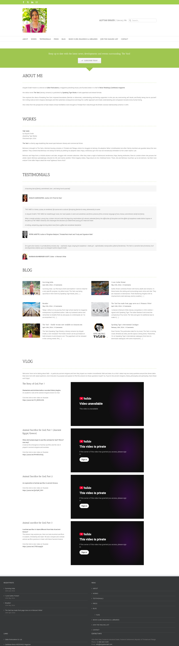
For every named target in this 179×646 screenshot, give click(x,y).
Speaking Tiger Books (69, 93)
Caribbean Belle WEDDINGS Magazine (18, 644)
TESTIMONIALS (98, 598)
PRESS (95, 603)
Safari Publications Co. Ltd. (13, 639)
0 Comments (58, 285)
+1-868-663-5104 (102, 642)
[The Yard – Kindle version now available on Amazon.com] (31, 330)
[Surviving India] (31, 288)
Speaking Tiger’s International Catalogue (125, 325)
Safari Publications (53, 88)
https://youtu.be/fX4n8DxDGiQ (33, 455)
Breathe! (45, 303)
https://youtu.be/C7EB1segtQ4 (33, 546)
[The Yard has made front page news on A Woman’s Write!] (100, 309)
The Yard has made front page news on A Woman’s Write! (131, 303)
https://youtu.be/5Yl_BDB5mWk (33, 400)
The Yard (36, 93)
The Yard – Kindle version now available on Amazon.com (62, 325)
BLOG (95, 608)
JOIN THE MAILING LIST (101, 625)
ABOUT (95, 588)
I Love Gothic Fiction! (118, 282)
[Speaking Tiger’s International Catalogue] (100, 330)
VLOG (98, 615)
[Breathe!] (31, 309)
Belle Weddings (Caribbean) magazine (112, 88)
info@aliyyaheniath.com (104, 644)
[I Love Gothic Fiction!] (100, 288)
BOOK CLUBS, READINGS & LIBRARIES (106, 620)
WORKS (95, 593)
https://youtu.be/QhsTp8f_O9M (33, 490)
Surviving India (47, 282)
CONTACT (96, 630)
